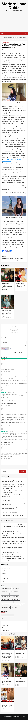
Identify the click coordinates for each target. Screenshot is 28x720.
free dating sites (5, 593)
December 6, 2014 (6, 710)
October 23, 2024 (20, 657)
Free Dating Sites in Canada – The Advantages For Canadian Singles (13, 499)
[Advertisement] (14, 22)
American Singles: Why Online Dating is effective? (20, 285)
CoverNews (20, 716)
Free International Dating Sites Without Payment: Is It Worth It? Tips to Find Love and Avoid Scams (14, 480)
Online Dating (5, 573)
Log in (3, 622)
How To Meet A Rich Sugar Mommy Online (16, 541)
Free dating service (14, 591)
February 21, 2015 (6, 292)
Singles (3, 581)
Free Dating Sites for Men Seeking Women (10, 596)
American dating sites (6, 588)
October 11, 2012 (6, 317)
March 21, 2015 (9, 49)
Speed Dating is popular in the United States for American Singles (13, 495)
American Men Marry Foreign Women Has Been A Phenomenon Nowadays (12, 258)
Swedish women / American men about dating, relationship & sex (12, 516)
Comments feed (5, 627)
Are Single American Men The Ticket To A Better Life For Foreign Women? (13, 487)
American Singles (5, 42)
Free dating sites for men (15, 593)
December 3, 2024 (6, 660)
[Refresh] (10, 348)
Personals (4, 575)
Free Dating (4, 570)
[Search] (25, 33)
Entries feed (5, 625)
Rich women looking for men (14, 604)
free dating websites (6, 599)
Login (25, 337)
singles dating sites (6, 607)
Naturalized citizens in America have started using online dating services (13, 503)
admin (4, 49)
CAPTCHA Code (18, 352)
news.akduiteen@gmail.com (10, 403)
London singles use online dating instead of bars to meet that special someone (13, 507)
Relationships (5, 578)
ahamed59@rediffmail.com (7, 422)
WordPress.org (5, 630)
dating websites (5, 591)
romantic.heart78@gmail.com (7, 442)
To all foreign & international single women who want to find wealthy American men (13, 511)
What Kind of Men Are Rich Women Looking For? (13, 484)
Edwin (3, 543)
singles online (14, 607)
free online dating (15, 599)
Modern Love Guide (14, 6)
